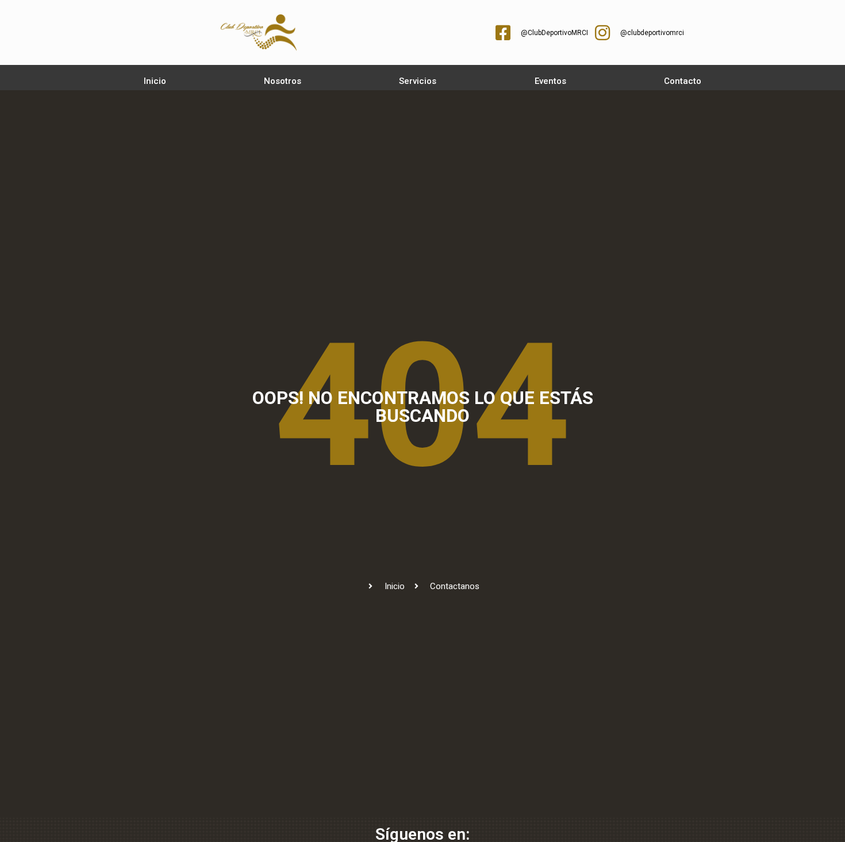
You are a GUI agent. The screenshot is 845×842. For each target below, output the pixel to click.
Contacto (682, 81)
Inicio (155, 81)
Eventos (550, 81)
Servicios (417, 81)
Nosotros (282, 81)
